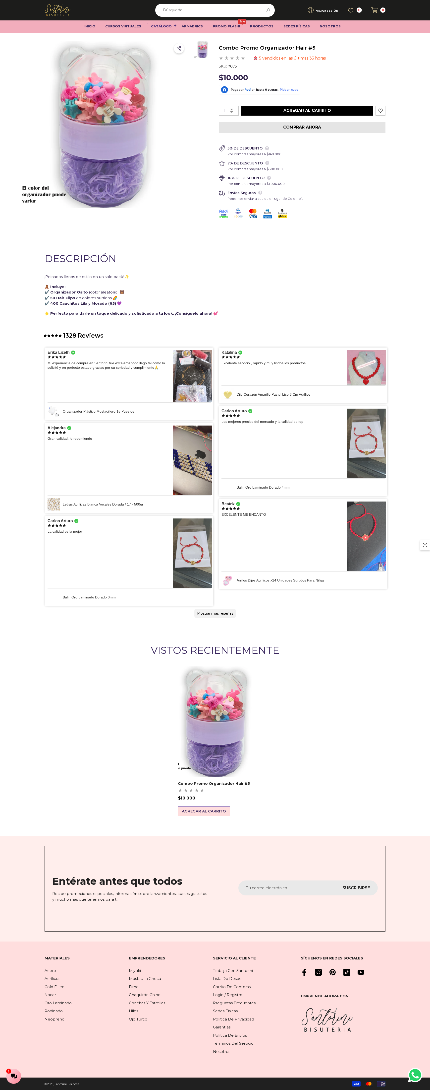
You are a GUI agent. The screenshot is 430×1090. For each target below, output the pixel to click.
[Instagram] (318, 972)
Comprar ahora (302, 127)
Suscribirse (356, 887)
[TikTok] (346, 972)
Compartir (179, 48)
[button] (378, 10)
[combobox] (209, 10)
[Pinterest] (332, 972)
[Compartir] (179, 48)
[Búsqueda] (215, 10)
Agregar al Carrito (307, 110)
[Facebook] (304, 972)
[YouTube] (361, 972)
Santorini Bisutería (66, 1084)
